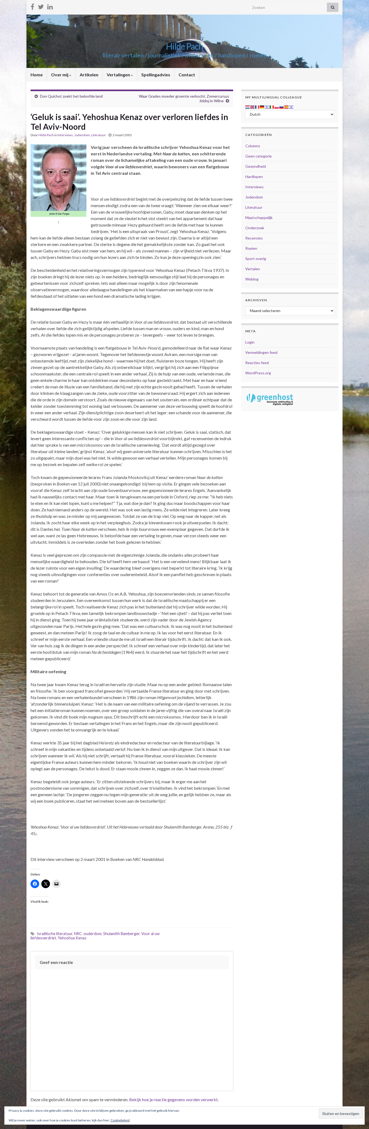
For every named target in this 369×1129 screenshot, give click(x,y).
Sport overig (255, 258)
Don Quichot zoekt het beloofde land (71, 96)
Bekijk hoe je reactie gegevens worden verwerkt (173, 1099)
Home (37, 74)
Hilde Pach (184, 46)
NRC (78, 933)
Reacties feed (257, 362)
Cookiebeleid (120, 1120)
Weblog (252, 279)
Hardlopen (254, 176)
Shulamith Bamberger (121, 933)
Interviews (65, 135)
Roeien (251, 248)
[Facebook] (32, 6)
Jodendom (82, 135)
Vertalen (252, 268)
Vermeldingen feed (261, 352)
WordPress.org (258, 373)
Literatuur (98, 135)
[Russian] (281, 106)
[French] (257, 106)
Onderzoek (254, 227)
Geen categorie (258, 156)
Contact (187, 74)
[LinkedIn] (50, 6)
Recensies (254, 238)
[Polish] (276, 106)
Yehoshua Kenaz (72, 938)
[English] (252, 106)
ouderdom (92, 933)
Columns (252, 145)
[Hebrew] (267, 106)
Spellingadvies (155, 74)
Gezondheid (255, 166)
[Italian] (272, 106)
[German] (262, 106)
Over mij (60, 74)
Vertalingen (119, 74)
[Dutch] (247, 106)
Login (249, 342)
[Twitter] (41, 6)
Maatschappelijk (259, 217)
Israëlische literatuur (54, 933)
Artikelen (89, 74)
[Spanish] (286, 106)
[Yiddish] (291, 106)
